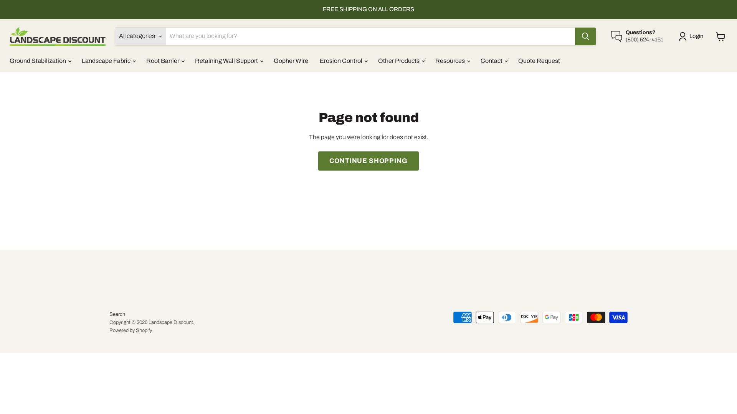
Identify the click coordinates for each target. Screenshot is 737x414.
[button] (692, 36)
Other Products (399, 61)
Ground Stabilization (38, 61)
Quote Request (539, 61)
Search (117, 314)
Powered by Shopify (130, 330)
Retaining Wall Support (227, 61)
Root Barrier (163, 61)
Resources (450, 61)
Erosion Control (342, 61)
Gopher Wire (291, 61)
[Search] (585, 36)
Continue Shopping (368, 160)
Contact (492, 61)
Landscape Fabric (107, 61)
